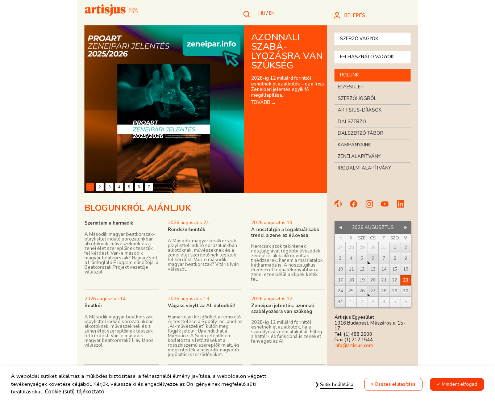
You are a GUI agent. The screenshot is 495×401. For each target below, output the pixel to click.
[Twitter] (404, 207)
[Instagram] (372, 207)
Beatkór (93, 305)
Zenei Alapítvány (359, 156)
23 (405, 280)
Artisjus (111, 11)
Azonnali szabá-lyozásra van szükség (287, 51)
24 (340, 291)
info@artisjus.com (353, 345)
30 (405, 291)
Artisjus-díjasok (360, 110)
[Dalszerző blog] (341, 207)
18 (351, 280)
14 (383, 269)
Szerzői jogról (357, 98)
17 (340, 280)
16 (405, 269)
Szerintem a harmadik (108, 223)
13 (372, 269)
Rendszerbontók (186, 229)
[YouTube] (388, 207)
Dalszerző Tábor (360, 133)
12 (362, 269)
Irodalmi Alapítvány (364, 168)
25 (351, 291)
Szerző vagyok (359, 38)
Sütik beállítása (336, 384)
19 (362, 280)
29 (394, 291)
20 (372, 280)
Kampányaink (354, 145)
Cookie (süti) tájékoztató (74, 391)
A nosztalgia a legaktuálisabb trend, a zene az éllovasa (285, 232)
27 (372, 291)
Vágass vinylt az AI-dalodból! (201, 305)
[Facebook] (357, 207)
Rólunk (349, 75)
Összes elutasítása (395, 384)
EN (272, 13)
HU (261, 13)
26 (362, 291)
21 (383, 280)
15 (394, 269)
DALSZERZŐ (352, 121)
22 (394, 280)
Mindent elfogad (459, 384)
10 (340, 269)
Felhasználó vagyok (367, 57)
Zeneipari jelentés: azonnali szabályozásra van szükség (282, 308)
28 (383, 291)
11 (351, 269)
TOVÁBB (263, 102)
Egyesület (350, 87)
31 (340, 302)
